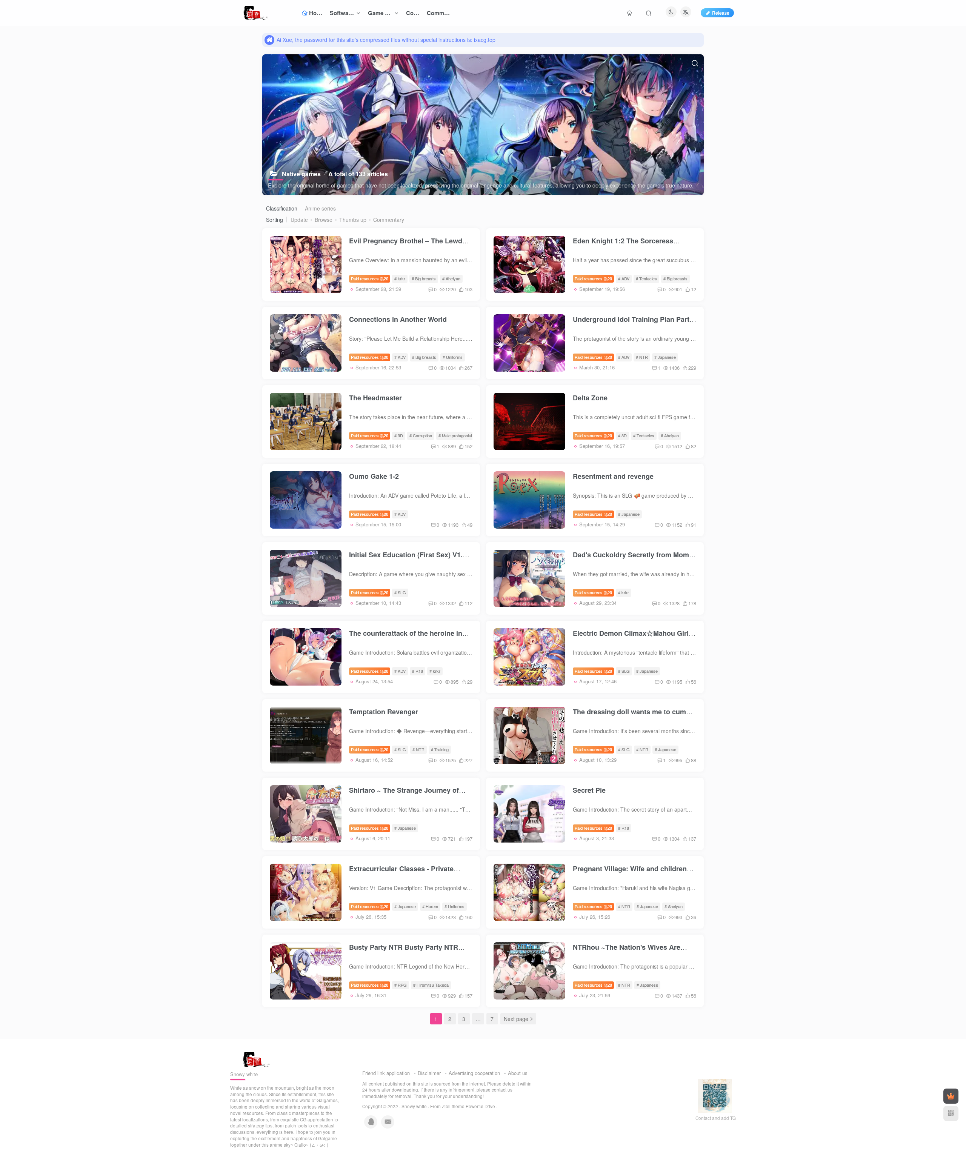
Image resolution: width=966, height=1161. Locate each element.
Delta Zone (590, 398)
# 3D (398, 435)
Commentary (388, 219)
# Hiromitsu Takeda (431, 985)
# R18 (417, 671)
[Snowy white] (254, 1059)
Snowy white (414, 1106)
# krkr (399, 278)
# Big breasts (424, 278)
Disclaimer (429, 1072)
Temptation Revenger (383, 712)
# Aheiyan (451, 278)
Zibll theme (454, 1106)
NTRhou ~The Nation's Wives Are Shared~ (626, 952)
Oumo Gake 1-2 (374, 476)
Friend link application (386, 1072)
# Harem (430, 906)
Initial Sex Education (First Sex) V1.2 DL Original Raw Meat (407, 559)
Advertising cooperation (474, 1072)
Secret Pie (589, 790)
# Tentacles (646, 278)
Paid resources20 (369, 278)
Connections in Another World (398, 319)
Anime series (320, 208)
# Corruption (420, 435)
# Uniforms (453, 357)
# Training (440, 749)
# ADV (623, 278)
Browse (323, 219)
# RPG (400, 985)
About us (518, 1072)
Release (720, 12)
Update (299, 219)
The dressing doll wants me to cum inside (629, 716)
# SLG (400, 592)
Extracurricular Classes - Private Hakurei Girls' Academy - (401, 873)
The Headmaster (375, 398)
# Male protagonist (455, 435)
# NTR (642, 357)
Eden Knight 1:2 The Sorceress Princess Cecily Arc (623, 245)
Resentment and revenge (613, 476)
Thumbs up (352, 219)
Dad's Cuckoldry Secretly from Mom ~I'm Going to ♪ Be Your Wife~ (631, 559)
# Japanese (665, 357)
